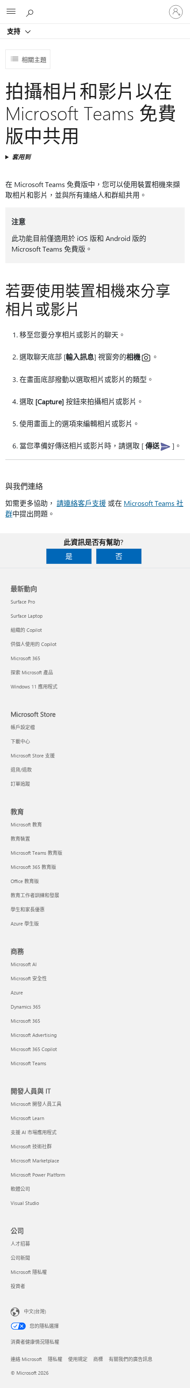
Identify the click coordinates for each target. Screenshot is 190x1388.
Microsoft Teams (28, 1063)
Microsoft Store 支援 (33, 755)
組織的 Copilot (26, 630)
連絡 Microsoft (26, 1359)
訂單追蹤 (20, 783)
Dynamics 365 (26, 1006)
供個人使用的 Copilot (34, 644)
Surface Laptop (26, 615)
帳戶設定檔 (23, 727)
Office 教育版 (25, 881)
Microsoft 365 (25, 658)
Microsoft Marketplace (35, 1160)
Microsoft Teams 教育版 (36, 852)
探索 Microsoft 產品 (32, 672)
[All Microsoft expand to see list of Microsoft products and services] (11, 12)
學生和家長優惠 (28, 909)
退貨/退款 (21, 769)
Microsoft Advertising (34, 1035)
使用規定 (77, 1359)
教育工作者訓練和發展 (35, 895)
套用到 (21, 157)
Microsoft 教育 (26, 824)
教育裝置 (20, 838)
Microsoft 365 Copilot (34, 1049)
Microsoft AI (24, 964)
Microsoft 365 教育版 (33, 867)
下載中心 (20, 741)
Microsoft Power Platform (38, 1174)
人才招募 (20, 1243)
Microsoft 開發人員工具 (36, 1104)
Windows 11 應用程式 (34, 686)
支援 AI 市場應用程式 (34, 1132)
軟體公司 (20, 1188)
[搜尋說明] (30, 11)
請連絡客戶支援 (81, 503)
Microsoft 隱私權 (29, 1272)
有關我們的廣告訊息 (130, 1359)
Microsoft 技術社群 (31, 1146)
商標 (98, 1359)
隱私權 (55, 1359)
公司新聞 (20, 1257)
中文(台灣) (35, 1311)
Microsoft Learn (27, 1118)
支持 (14, 31)
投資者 (18, 1286)
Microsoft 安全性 (29, 978)
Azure (17, 992)
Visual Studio (25, 1203)
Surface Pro (23, 601)
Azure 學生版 (25, 923)
